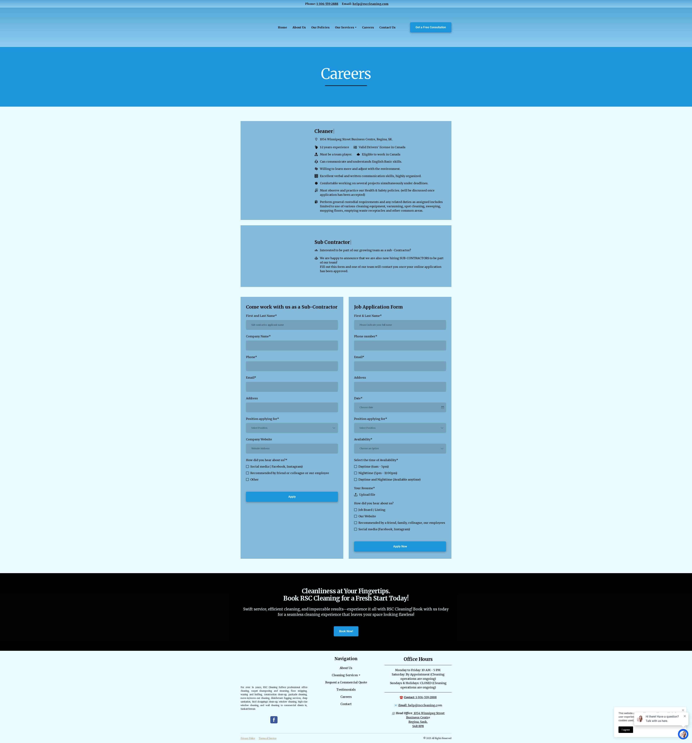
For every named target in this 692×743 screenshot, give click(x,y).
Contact (346, 704)
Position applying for (262, 419)
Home (282, 27)
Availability (363, 439)
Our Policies (320, 27)
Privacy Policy (248, 738)
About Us (299, 27)
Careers (368, 27)
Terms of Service (267, 738)
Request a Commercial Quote (346, 682)
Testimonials (346, 689)
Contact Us (387, 27)
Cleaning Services (345, 675)
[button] (430, 27)
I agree (626, 729)
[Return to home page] (253, 27)
